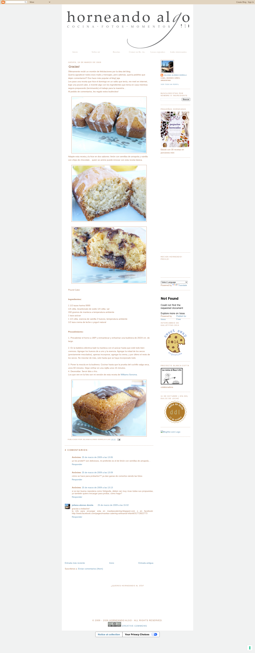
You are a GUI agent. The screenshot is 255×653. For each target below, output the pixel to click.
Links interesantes (178, 51)
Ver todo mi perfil (170, 84)
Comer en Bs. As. (137, 51)
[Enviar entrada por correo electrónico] (118, 439)
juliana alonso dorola (82, 505)
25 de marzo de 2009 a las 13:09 (97, 472)
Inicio (75, 51)
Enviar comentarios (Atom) (90, 569)
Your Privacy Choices (137, 634)
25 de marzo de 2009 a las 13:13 (97, 487)
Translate (182, 285)
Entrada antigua (145, 563)
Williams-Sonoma (129, 374)
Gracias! (74, 66)
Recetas (116, 51)
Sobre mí (96, 51)
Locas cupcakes (158, 51)
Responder (77, 464)
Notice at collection (109, 634)
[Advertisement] (175, 205)
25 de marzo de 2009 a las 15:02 (113, 505)
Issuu (163, 319)
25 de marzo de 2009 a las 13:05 (97, 457)
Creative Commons (134, 626)
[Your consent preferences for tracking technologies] (250, 648)
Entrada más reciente (75, 563)
